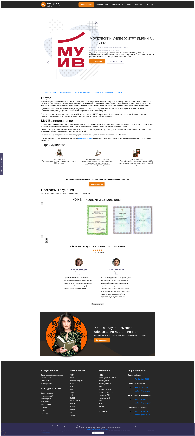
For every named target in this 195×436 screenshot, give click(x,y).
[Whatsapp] (133, 418)
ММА (72, 392)
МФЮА (72, 404)
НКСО (101, 407)
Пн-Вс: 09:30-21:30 (142, 379)
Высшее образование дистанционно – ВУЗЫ (113, 47)
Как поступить (46, 399)
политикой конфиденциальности (98, 429)
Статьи (103, 411)
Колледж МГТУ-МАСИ (107, 378)
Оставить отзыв (97, 304)
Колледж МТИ (104, 395)
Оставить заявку (86, 4)
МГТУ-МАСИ (75, 401)
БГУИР (72, 415)
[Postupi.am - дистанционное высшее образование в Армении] (54, 4)
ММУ (72, 375)
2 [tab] (46, 241)
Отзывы (44, 407)
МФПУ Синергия (76, 381)
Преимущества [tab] (65, 92)
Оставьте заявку (85, 138)
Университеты (78, 370)
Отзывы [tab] (120, 92)
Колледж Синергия (106, 392)
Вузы (129, 4)
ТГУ (71, 386)
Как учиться (45, 402)
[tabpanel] (97, 220)
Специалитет (46, 381)
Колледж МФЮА (105, 384)
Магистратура (46, 384)
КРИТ (101, 386)
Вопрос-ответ (46, 404)
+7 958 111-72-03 (141, 387)
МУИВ (72, 407)
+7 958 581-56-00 (141, 399)
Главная (92, 47)
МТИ (72, 384)
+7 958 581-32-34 (141, 411)
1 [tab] (46, 239)
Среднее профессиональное (52, 375)
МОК (100, 401)
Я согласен (98, 433)
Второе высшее (47, 393)
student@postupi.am (142, 415)
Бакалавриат (46, 378)
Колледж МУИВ (105, 389)
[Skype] (129, 418)
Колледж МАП (104, 398)
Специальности (118, 4)
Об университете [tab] (49, 92)
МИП (72, 378)
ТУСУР (72, 398)
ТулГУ (72, 389)
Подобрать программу (1, 164)
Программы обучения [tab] (82, 92)
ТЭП (100, 404)
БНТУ (72, 412)
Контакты (44, 413)
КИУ (71, 395)
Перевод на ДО (47, 396)
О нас (43, 410)
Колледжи (138, 4)
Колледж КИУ (104, 381)
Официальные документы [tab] (104, 92)
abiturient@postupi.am (143, 391)
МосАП (72, 409)
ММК (101, 375)
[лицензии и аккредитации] (97, 220)
